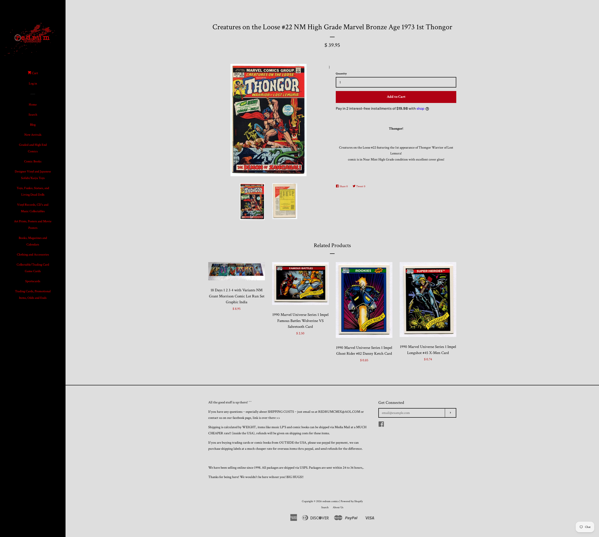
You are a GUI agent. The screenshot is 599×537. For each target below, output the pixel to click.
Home (33, 104)
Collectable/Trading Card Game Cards (33, 268)
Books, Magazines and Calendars (33, 241)
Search (33, 115)
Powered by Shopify (352, 501)
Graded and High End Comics (33, 148)
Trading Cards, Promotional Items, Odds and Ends (33, 294)
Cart (34, 73)
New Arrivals (32, 135)
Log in (33, 83)
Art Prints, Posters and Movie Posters (32, 224)
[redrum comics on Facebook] (381, 425)
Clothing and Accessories (33, 254)
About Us (338, 507)
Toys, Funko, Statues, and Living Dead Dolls (33, 191)
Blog (33, 125)
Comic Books (32, 161)
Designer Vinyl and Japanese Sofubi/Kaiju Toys (33, 174)
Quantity (341, 73)
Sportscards (32, 281)
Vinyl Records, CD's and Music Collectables (32, 208)
